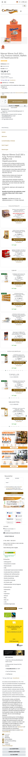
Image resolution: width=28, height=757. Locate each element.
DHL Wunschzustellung (10, 740)
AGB (5, 591)
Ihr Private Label (8, 582)
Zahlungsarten (7, 561)
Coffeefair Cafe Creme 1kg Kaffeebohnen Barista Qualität (18, 275)
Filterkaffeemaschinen (17, 692)
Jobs (5, 602)
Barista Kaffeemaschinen (17, 694)
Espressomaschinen (6, 696)
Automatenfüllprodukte (7, 687)
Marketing (7, 737)
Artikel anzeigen (18, 219)
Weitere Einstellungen (7, 745)
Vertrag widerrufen (10, 608)
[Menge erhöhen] (5, 100)
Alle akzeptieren (14, 748)
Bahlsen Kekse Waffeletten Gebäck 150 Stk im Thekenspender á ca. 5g (18, 210)
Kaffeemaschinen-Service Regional (12, 584)
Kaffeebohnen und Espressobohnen (14, 685)
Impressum (7, 593)
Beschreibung (5, 127)
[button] (14, 106)
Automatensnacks (17, 687)
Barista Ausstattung (9, 578)
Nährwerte (4, 136)
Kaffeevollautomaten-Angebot (11, 576)
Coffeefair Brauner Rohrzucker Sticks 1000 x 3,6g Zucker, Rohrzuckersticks (19, 295)
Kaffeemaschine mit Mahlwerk (18, 696)
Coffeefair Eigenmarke (9, 604)
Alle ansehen (14, 377)
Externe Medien (8, 739)
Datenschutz (7, 589)
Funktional (7, 744)
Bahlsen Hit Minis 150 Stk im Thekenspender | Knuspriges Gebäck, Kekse (19, 251)
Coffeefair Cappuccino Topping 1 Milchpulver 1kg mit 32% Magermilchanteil (18, 356)
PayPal (6, 742)
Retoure (6, 595)
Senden (3, 97)
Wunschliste (5, 109)
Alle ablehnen (14, 754)
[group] (6, 213)
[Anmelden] (2, 2)
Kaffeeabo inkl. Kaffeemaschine (11, 574)
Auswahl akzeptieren (14, 751)
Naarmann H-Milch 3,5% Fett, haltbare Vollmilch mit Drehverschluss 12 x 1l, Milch (19, 333)
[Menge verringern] (5, 102)
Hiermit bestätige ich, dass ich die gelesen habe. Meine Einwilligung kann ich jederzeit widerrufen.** (14, 488)
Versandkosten (12, 80)
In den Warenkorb (18, 101)
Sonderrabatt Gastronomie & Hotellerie (13, 570)
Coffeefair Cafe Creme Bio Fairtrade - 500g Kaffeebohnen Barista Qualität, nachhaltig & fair (18, 410)
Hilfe (5, 568)
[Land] (17, 2)
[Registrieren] (5, 2)
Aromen (4, 689)
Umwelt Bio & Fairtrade (9, 580)
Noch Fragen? (5, 145)
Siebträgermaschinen (7, 694)
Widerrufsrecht (7, 565)
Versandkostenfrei (11, 668)
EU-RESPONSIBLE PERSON (8, 141)
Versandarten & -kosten (9, 563)
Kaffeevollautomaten (17, 691)
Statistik (7, 736)
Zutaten (4, 132)
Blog (5, 597)
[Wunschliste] (19, 2)
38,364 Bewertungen (14, 641)
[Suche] (24, 5)
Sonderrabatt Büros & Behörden (12, 572)
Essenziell (7, 734)
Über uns (6, 599)
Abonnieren (15, 493)
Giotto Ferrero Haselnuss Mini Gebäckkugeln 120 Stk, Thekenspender (18, 231)
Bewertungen (5, 149)
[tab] (14, 127)
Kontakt (20, 608)
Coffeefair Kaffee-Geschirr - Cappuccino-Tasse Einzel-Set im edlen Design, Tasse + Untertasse (19, 316)
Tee (22, 687)
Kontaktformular (9, 536)
